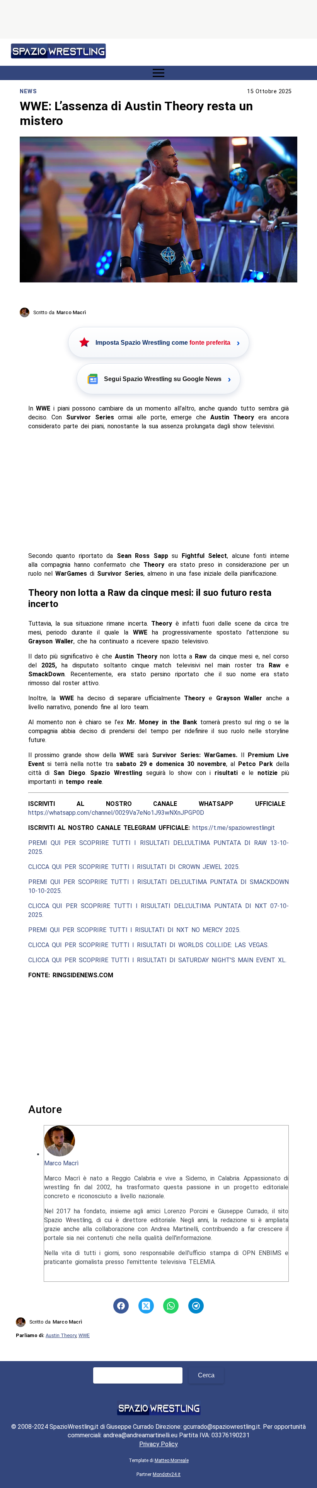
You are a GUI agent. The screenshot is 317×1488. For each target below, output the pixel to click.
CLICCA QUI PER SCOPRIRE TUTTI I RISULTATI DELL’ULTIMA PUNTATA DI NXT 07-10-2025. (158, 910)
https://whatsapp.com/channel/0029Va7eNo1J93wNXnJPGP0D (116, 812)
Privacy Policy (158, 1444)
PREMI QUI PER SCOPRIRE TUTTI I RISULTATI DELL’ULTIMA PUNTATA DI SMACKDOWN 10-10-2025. (158, 886)
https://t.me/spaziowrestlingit (234, 827)
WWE (84, 1335)
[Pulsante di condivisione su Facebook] (121, 1306)
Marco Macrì (61, 1163)
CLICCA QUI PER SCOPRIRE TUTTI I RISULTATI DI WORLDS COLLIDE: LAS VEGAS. (148, 945)
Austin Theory (61, 1335)
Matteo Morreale (172, 1460)
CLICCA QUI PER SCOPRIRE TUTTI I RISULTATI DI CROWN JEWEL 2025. (134, 867)
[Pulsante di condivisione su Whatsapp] (171, 1306)
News (28, 91)
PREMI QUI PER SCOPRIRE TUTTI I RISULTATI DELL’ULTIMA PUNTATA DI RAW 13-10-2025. (158, 847)
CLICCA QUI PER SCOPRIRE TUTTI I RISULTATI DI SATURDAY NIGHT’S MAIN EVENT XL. (157, 960)
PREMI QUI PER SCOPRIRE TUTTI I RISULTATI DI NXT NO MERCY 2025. (134, 930)
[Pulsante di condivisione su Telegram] (196, 1306)
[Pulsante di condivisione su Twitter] (146, 1306)
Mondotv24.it (167, 1474)
